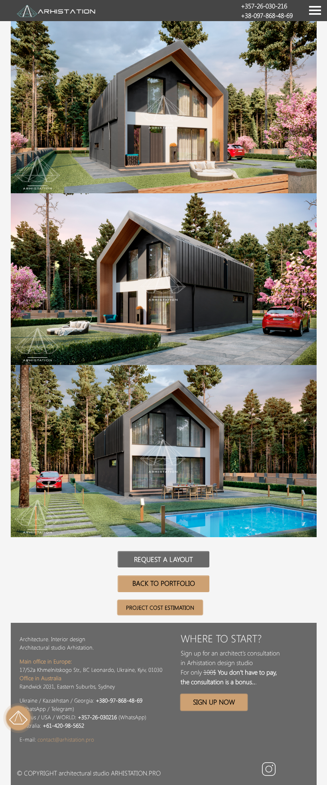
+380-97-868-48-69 (119, 700)
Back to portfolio (163, 583)
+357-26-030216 (97, 717)
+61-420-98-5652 (63, 725)
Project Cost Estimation (160, 607)
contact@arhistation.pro (65, 739)
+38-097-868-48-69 (267, 15)
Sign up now (214, 701)
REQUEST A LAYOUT (163, 559)
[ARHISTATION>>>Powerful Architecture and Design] (57, 8)
